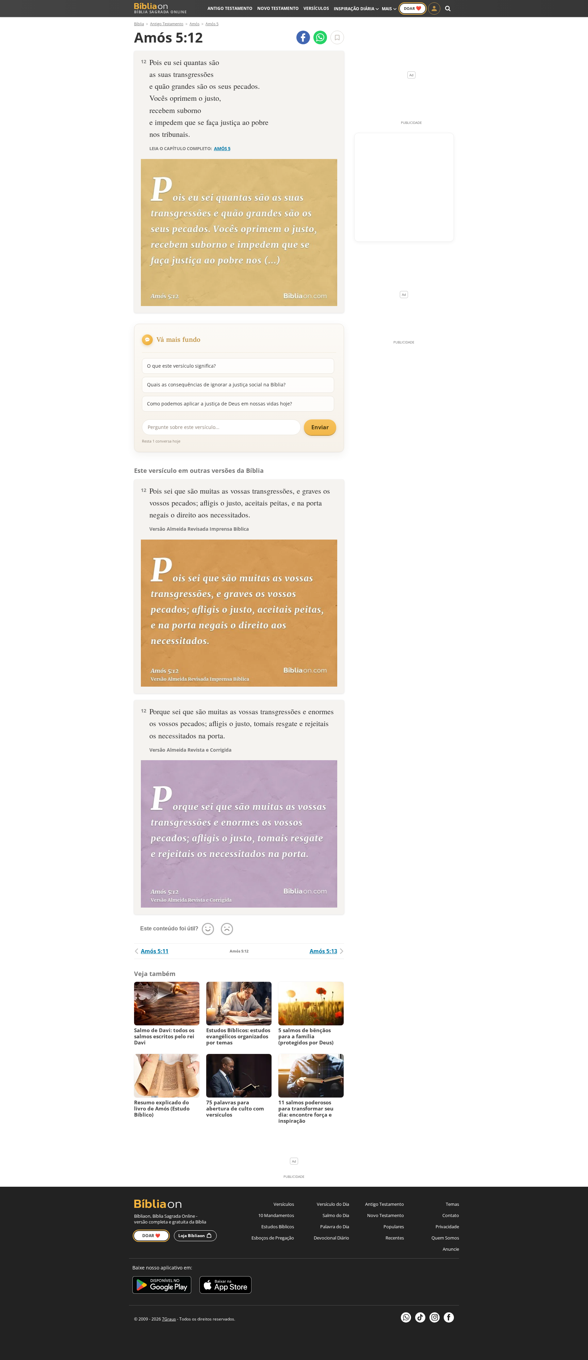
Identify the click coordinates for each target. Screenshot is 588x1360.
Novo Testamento (278, 8)
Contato (450, 1215)
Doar (412, 8)
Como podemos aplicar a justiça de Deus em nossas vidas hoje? (219, 403)
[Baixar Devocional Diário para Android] (161, 1286)
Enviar (320, 427)
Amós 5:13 (323, 951)
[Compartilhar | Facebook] (303, 37)
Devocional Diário (331, 1238)
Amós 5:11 (154, 951)
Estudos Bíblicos (277, 1226)
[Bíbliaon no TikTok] (420, 1317)
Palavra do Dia (334, 1226)
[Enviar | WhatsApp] (320, 37)
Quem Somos (445, 1238)
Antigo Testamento (230, 8)
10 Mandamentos (276, 1215)
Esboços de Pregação (272, 1238)
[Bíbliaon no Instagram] (434, 1317)
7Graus (169, 1319)
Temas (452, 1204)
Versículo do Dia (333, 1204)
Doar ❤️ (151, 1235)
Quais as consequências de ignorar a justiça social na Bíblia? (216, 384)
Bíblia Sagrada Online (160, 11)
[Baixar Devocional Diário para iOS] (225, 1286)
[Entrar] (434, 8)
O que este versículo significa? (181, 366)
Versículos (316, 8)
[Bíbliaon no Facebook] (449, 1317)
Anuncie (451, 1249)
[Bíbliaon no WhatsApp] (406, 1317)
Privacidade (447, 1226)
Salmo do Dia (336, 1215)
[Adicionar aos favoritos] (337, 37)
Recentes (395, 1238)
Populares (393, 1226)
